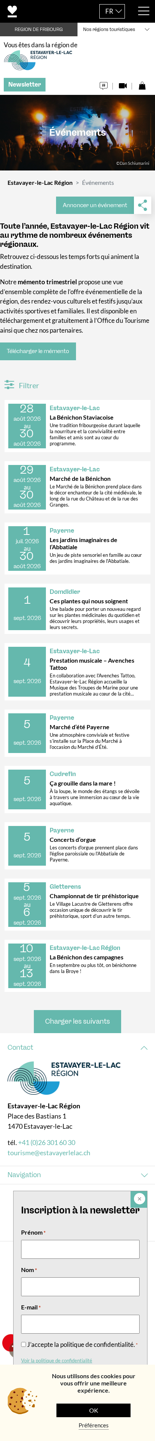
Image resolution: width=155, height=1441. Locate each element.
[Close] (139, 1199)
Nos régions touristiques (109, 29)
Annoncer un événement (95, 205)
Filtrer (28, 385)
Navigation (24, 1175)
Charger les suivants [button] (77, 1021)
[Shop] (142, 83)
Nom (29, 1269)
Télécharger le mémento (38, 351)
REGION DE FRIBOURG (39, 29)
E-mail (31, 1307)
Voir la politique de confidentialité (56, 1360)
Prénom (33, 1232)
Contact (20, 1047)
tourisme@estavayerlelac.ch (49, 1152)
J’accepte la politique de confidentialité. (82, 1344)
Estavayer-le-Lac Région (40, 182)
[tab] (77, 1048)
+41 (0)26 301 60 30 (46, 1142)
